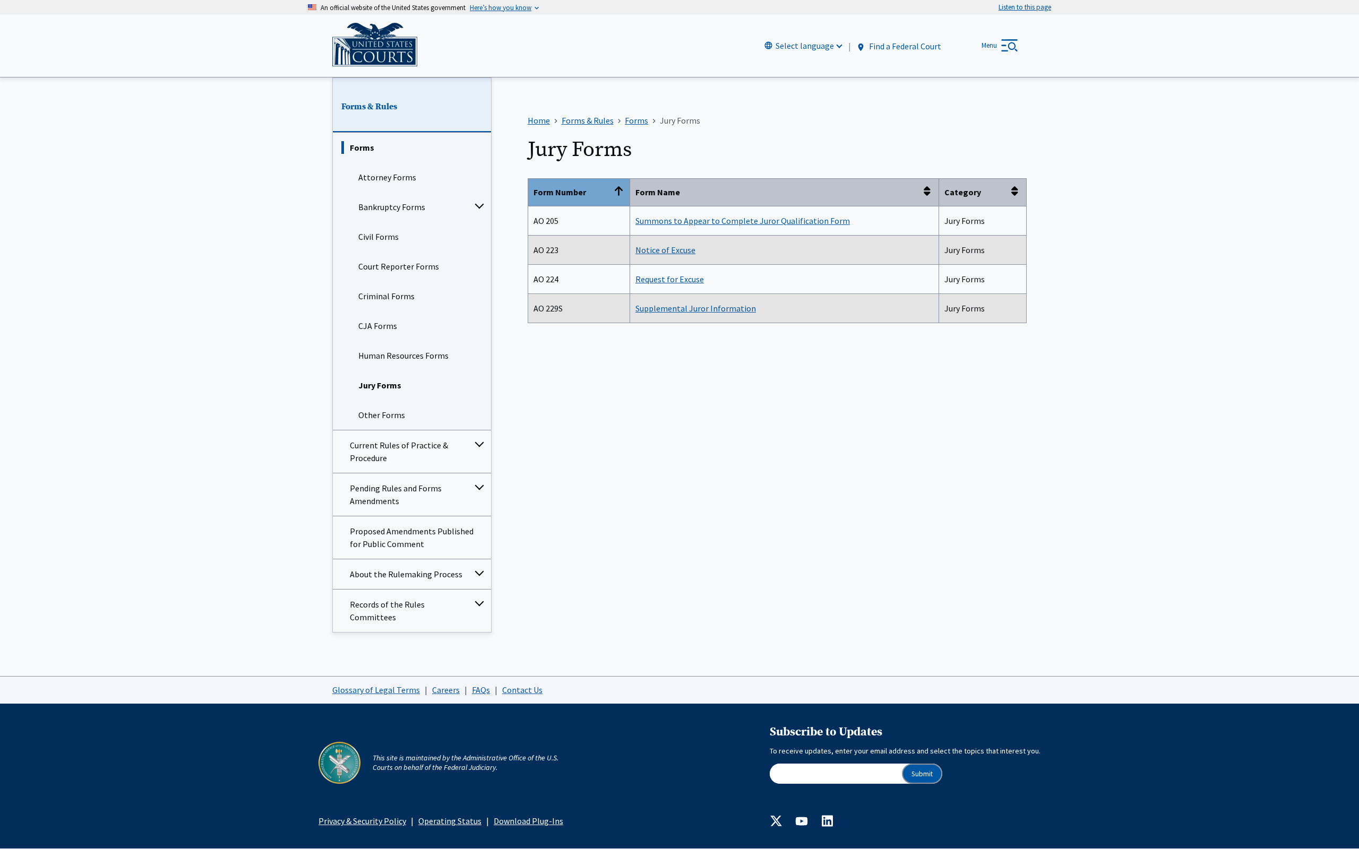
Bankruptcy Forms (391, 207)
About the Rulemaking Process (406, 574)
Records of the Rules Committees (387, 610)
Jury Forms (379, 385)
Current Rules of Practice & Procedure (399, 451)
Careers (446, 690)
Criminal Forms (386, 296)
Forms (362, 147)
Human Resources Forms (403, 355)
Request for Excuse (669, 279)
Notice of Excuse (665, 250)
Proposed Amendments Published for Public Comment (412, 537)
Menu (989, 45)
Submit (922, 773)
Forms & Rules (369, 106)
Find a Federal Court (904, 46)
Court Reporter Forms (398, 266)
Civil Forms (378, 236)
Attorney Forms (387, 177)
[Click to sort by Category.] (1017, 192)
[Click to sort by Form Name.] (930, 192)
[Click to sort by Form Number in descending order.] (621, 192)
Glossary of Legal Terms (376, 690)
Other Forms (381, 415)
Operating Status (449, 821)
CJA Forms (377, 325)
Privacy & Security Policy (362, 821)
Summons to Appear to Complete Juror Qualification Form (742, 220)
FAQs (481, 690)
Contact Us (522, 690)
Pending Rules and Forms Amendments (396, 494)
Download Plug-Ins (528, 821)
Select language (805, 45)
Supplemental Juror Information (695, 308)
